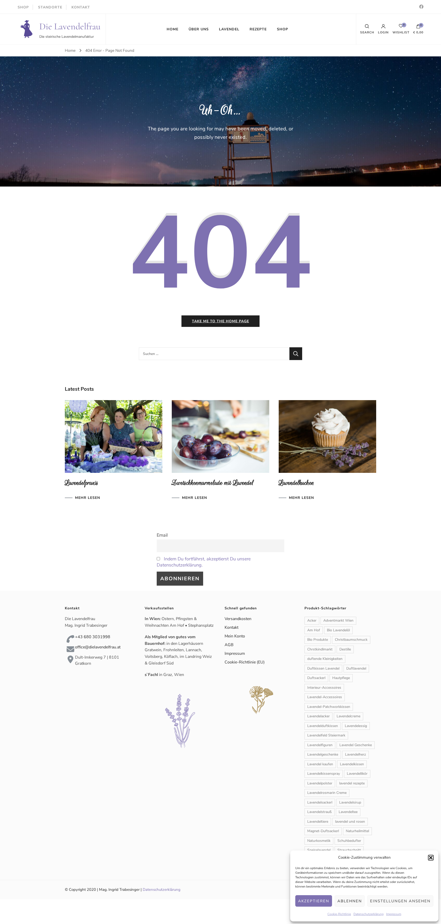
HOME (172, 29)
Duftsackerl (316, 677)
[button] (430, 857)
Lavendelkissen (352, 764)
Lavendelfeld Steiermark (326, 735)
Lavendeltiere (317, 821)
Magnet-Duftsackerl (323, 831)
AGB (229, 645)
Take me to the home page (220, 321)
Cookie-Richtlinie (339, 914)
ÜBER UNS (199, 29)
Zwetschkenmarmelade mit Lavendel (213, 482)
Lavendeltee (348, 811)
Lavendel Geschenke (355, 745)
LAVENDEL (229, 29)
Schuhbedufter (349, 840)
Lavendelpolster (319, 783)
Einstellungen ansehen (400, 901)
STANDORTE (50, 7)
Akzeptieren (313, 901)
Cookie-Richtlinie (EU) (245, 662)
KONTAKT (80, 7)
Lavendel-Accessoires (324, 697)
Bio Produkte (317, 639)
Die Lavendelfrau (70, 26)
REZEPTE (258, 29)
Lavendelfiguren (320, 745)
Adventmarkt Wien (338, 620)
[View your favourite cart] (401, 27)
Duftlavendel (356, 668)
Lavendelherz (355, 754)
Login (383, 32)
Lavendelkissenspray (323, 773)
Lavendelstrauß (319, 811)
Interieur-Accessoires (324, 687)
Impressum (393, 914)
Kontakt (231, 627)
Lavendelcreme (348, 716)
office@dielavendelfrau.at (97, 647)
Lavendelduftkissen (322, 725)
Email (162, 535)
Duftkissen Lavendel (323, 668)
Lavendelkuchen (296, 482)
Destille (345, 649)
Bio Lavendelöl (338, 630)
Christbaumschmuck (351, 639)
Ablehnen (349, 901)
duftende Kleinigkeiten (324, 658)
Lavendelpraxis (81, 482)
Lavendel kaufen (320, 764)
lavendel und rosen (350, 821)
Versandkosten (238, 619)
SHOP (23, 7)
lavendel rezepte (352, 783)
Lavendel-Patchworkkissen (328, 706)
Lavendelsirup (350, 802)
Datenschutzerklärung (368, 914)
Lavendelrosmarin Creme (327, 792)
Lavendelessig (356, 725)
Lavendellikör (357, 773)
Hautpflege (341, 677)
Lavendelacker (318, 716)
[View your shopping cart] (418, 27)
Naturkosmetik (318, 840)
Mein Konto (235, 636)
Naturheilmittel (357, 831)
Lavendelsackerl (319, 802)
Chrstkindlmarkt (320, 649)
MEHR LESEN (87, 498)
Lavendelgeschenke (322, 754)
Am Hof (313, 630)
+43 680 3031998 (92, 637)
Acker (311, 620)
